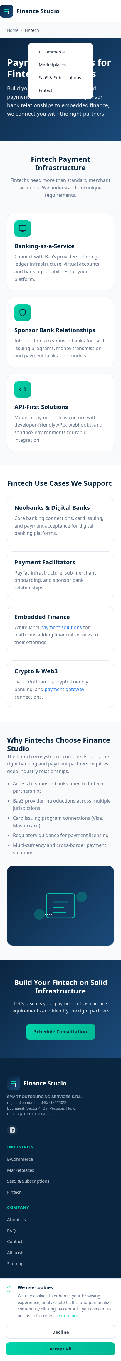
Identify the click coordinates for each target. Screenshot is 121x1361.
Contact (14, 1241)
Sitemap (15, 1263)
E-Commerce (52, 52)
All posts (15, 1252)
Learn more (67, 1315)
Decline (60, 1332)
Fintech (46, 90)
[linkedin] (12, 1130)
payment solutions (61, 627)
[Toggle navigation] (115, 11)
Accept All (60, 1349)
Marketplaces (52, 64)
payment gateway (64, 689)
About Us (16, 1219)
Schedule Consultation (60, 1031)
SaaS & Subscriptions (60, 77)
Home (13, 30)
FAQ (11, 1230)
